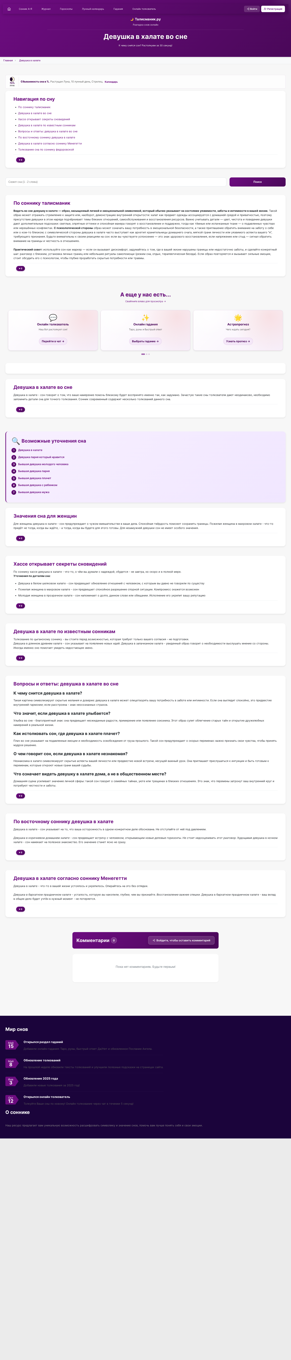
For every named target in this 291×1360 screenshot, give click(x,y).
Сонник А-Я (25, 8)
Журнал (46, 8)
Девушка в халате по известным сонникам (46, 125)
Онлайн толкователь (144, 8)
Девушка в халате (29, 60)
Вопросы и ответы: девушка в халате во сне (47, 131)
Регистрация (274, 8)
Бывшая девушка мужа (33, 492)
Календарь (111, 81)
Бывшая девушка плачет (34, 478)
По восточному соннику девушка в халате (46, 137)
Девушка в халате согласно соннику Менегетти (50, 143)
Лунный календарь (93, 8)
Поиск (257, 181)
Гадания (118, 8)
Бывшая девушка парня (34, 471)
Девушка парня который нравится (41, 457)
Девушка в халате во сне (35, 113)
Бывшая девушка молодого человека (43, 464)
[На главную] (9, 9)
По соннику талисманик (34, 107)
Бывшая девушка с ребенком (37, 485)
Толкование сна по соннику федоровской (46, 149)
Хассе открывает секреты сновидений (44, 119)
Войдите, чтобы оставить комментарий (183, 940)
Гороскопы (66, 8)
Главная (8, 60)
